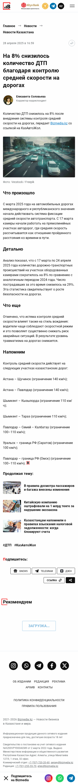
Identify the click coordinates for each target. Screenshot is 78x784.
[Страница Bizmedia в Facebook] (51, 665)
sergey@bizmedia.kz (62, 762)
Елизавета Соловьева (31, 96)
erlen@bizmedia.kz (48, 766)
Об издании (22, 681)
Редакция (41, 681)
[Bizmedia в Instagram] (49, 778)
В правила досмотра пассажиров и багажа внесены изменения (49, 488)
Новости (30, 26)
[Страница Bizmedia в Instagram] (13, 665)
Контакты (45, 687)
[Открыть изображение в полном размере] (39, 157)
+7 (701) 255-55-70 (25, 766)
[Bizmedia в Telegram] (71, 778)
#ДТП (7, 545)
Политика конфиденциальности (39, 700)
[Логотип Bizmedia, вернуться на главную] (6, 6)
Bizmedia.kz (59, 123)
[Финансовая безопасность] (30, 6)
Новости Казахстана (18, 32)
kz (61, 6)
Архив (30, 687)
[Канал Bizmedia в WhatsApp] (26, 665)
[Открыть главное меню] (72, 6)
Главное (9, 26)
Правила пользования (39, 706)
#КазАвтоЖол (25, 545)
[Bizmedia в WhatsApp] (60, 778)
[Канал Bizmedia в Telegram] (39, 665)
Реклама (58, 681)
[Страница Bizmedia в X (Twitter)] (64, 665)
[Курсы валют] (45, 6)
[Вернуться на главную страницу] (72, 43)
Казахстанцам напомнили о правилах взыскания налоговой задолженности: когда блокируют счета (48, 526)
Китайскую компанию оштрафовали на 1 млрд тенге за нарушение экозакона (49, 506)
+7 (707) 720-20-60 (39, 762)
